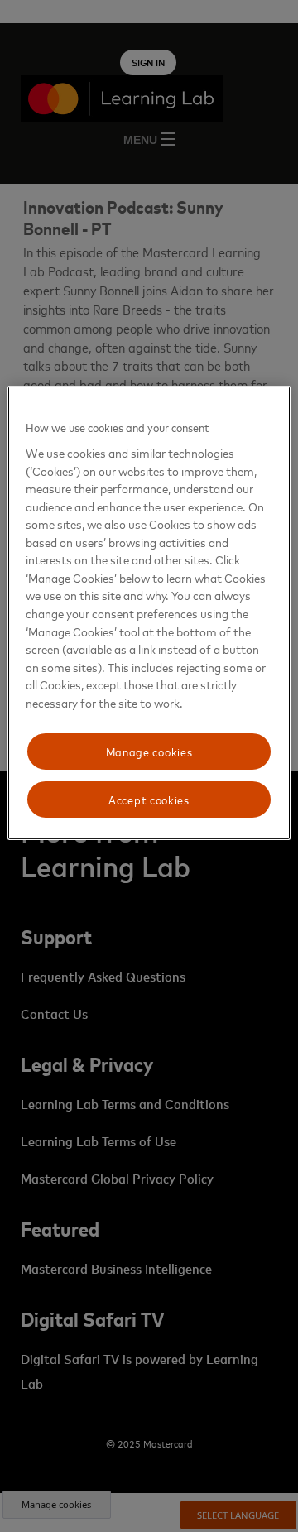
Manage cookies (149, 751)
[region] (149, 612)
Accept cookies (149, 799)
